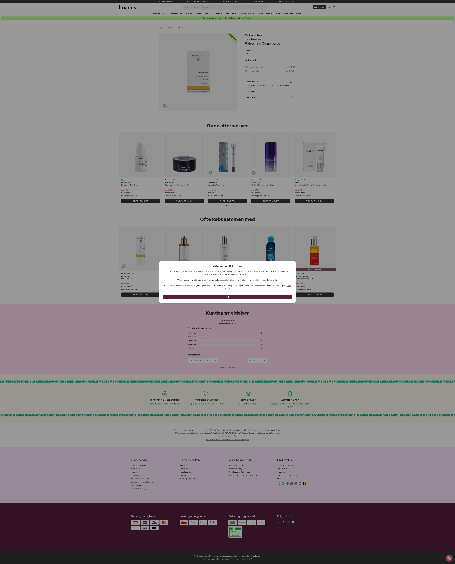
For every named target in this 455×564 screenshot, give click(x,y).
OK (227, 297)
